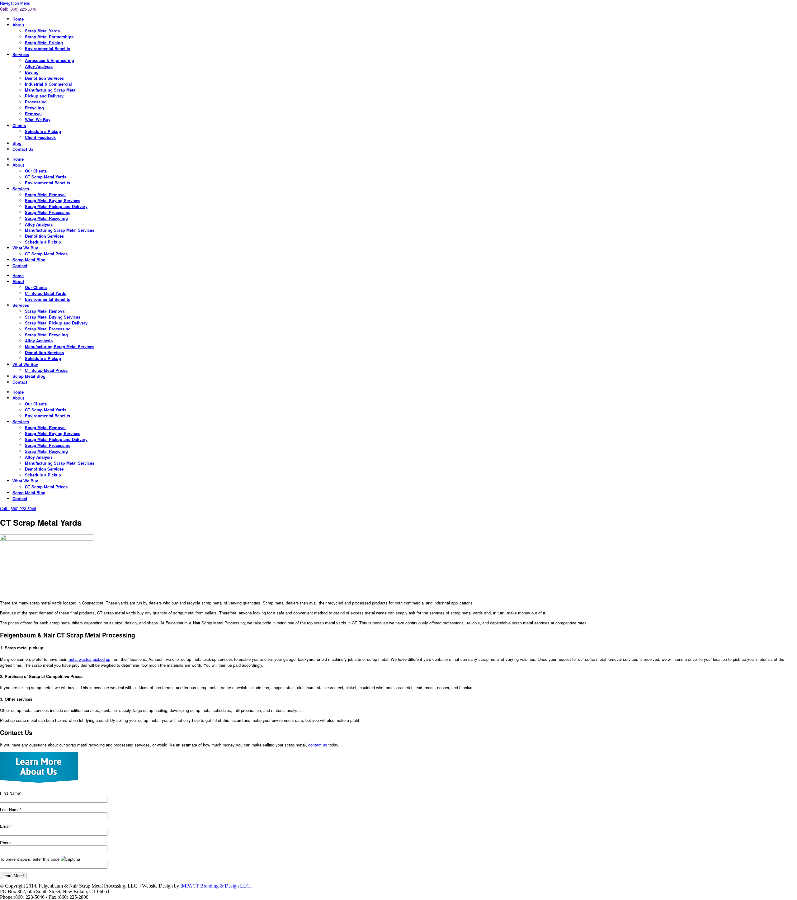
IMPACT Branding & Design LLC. (215, 885)
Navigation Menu (15, 3)
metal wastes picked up (89, 659)
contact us (317, 745)
